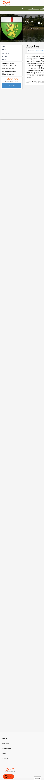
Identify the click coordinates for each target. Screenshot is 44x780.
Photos (4, 56)
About (4, 46)
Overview (31, 51)
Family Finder (34, 9)
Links (4, 60)
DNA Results (6, 50)
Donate (11, 85)
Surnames (5, 53)
